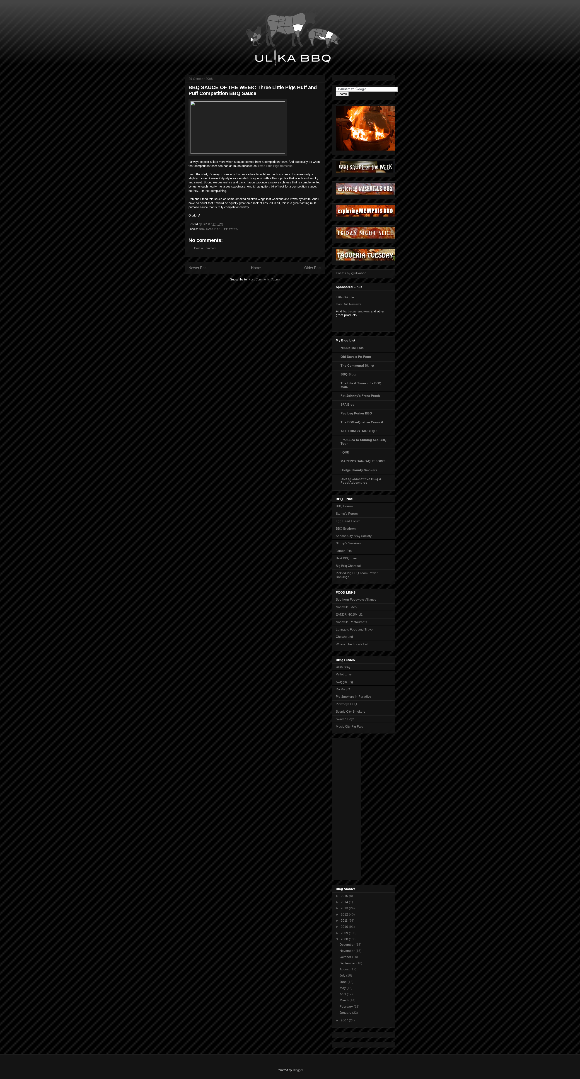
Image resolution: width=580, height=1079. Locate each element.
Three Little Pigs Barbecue (275, 166)
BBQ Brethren (346, 528)
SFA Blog (348, 404)
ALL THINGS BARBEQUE (360, 431)
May (343, 988)
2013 (345, 908)
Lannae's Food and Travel (354, 629)
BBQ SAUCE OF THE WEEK (218, 229)
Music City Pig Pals (349, 726)
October (346, 957)
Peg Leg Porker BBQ (356, 413)
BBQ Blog (348, 374)
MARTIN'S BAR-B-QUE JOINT (363, 461)
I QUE (345, 452)
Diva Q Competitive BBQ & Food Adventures (361, 480)
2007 (345, 1020)
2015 (345, 896)
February (347, 1006)
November (347, 950)
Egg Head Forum (348, 521)
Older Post (312, 268)
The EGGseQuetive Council (362, 422)
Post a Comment (205, 248)
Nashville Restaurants (351, 622)
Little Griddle (345, 297)
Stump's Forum (347, 513)
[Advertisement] (354, 808)
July (343, 975)
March (345, 1000)
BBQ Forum (344, 506)
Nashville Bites (346, 607)
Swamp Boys (345, 719)
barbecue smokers (356, 311)
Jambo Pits (344, 551)
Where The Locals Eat (352, 644)
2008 (345, 939)
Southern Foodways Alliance (356, 599)
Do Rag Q (343, 689)
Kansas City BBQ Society (354, 536)
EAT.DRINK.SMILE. (349, 614)
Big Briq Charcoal (348, 566)
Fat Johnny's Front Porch (360, 395)
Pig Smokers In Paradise (353, 696)
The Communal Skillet (357, 365)
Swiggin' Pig (344, 682)
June (344, 982)
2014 (345, 902)
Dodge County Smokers (359, 470)
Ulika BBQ (343, 667)
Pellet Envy (344, 674)
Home (256, 268)
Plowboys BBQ (346, 704)
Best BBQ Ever (346, 558)
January (346, 1012)
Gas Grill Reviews (348, 304)
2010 (345, 926)
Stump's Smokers (348, 543)
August (345, 969)
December (347, 944)
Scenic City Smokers (350, 711)
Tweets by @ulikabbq (351, 273)
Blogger (298, 1070)
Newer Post (197, 268)
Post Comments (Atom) (264, 279)
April (343, 994)
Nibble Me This (352, 348)
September (348, 963)
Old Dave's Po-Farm (356, 356)
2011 (344, 920)
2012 (345, 914)
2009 (345, 933)
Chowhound (344, 636)
